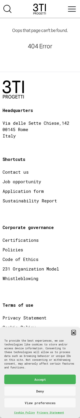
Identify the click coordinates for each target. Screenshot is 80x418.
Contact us (16, 172)
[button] (73, 332)
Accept (40, 379)
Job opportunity (22, 181)
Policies (13, 249)
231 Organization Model (31, 269)
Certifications (21, 240)
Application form (23, 191)
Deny (40, 391)
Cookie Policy (24, 412)
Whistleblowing (20, 278)
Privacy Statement (50, 412)
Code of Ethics (20, 259)
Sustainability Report (30, 200)
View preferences (40, 403)
